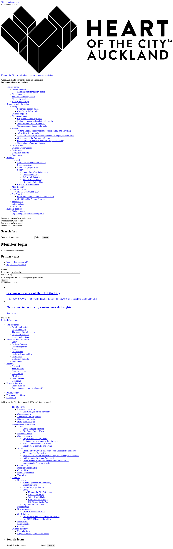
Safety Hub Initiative (31, 177)
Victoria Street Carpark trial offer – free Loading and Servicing (44, 131)
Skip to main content (10, 2)
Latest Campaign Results (28, 167)
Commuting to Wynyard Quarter (31, 143)
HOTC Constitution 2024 (28, 192)
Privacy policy (12, 393)
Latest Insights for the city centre (31, 92)
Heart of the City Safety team (35, 172)
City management (19, 116)
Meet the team (18, 187)
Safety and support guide (28, 109)
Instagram (13, 320)
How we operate (19, 189)
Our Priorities (17, 194)
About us (10, 157)
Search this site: (8, 237)
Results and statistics (20, 89)
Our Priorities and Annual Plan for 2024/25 (35, 196)
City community (19, 94)
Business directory (14, 209)
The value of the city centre (23, 96)
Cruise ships (17, 150)
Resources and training (32, 179)
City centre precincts (20, 99)
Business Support (19, 114)
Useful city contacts (20, 153)
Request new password (16, 264)
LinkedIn (5, 320)
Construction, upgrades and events (32, 126)
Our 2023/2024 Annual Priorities (31, 199)
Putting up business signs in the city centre (35, 121)
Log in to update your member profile (28, 214)
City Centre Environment (28, 184)
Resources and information (17, 104)
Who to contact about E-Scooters (31, 123)
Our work (16, 160)
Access (15, 128)
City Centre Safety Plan (33, 182)
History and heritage (20, 101)
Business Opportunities (22, 148)
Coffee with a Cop (31, 175)
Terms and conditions (15, 395)
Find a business (18, 211)
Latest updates (18, 204)
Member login (17, 262)
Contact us (16, 206)
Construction (17, 145)
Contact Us (11, 397)
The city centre (12, 87)
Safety (14, 106)
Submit (38, 237)
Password (6, 274)
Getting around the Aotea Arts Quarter (33, 138)
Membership (17, 201)
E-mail (4, 269)
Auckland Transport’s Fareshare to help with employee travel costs (45, 136)
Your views (17, 155)
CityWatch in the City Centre (29, 118)
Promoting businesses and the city (31, 162)
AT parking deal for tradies (28, 133)
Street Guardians (24, 165)
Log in (4, 280)
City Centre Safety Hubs (27, 111)
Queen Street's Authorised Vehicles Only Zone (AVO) (40, 140)
